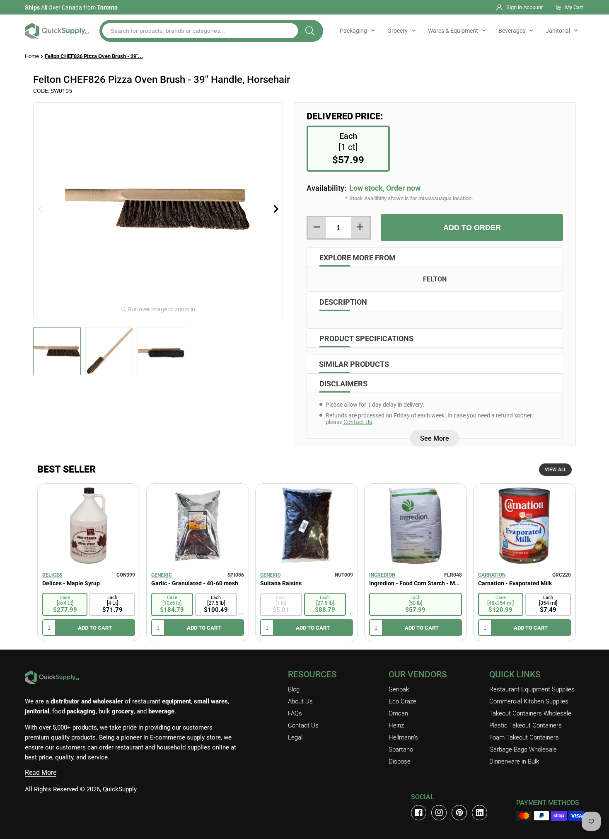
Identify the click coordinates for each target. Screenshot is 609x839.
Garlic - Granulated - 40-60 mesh (194, 583)
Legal (295, 737)
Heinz (396, 725)
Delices (52, 575)
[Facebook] (418, 812)
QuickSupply (120, 789)
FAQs (295, 713)
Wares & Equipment (453, 30)
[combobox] (200, 30)
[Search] (310, 31)
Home (32, 56)
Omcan (398, 713)
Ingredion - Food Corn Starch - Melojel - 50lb (415, 583)
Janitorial (558, 30)
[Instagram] (439, 812)
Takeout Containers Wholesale (530, 713)
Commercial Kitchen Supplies (528, 701)
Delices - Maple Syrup (71, 583)
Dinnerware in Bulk (514, 761)
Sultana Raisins (281, 583)
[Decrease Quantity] (317, 227)
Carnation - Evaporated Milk (515, 583)
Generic (161, 575)
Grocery (397, 30)
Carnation (491, 575)
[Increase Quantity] (360, 227)
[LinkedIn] (479, 812)
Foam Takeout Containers (524, 737)
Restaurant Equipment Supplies (532, 689)
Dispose (400, 761)
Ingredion (382, 575)
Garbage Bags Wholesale (523, 749)
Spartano (401, 749)
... (241, 612)
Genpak (399, 689)
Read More (40, 772)
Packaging (353, 30)
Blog (294, 689)
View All (555, 470)
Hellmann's (403, 737)
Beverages (511, 30)
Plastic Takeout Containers (525, 725)
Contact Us (357, 422)
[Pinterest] (459, 812)
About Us (300, 701)
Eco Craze (402, 701)
